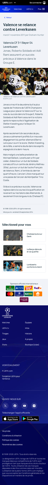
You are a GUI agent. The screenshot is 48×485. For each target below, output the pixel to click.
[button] (40, 9)
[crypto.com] (19, 294)
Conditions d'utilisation (12, 435)
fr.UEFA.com (7, 371)
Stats (4, 344)
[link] (17, 9)
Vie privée (6, 431)
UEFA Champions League (6, 9)
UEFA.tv (5, 328)
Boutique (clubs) (32, 344)
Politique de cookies (10, 440)
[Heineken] (10, 288)
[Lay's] (28, 288)
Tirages (5, 333)
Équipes (28, 322)
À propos (29, 339)
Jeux (4, 339)
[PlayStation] (19, 288)
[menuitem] (18, 9)
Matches (6, 322)
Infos (27, 328)
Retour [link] (9, 17)
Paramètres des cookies (12, 444)
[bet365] (28, 294)
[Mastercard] (10, 294)
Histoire (28, 333)
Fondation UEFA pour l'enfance (11, 377)
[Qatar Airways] (24, 299)
